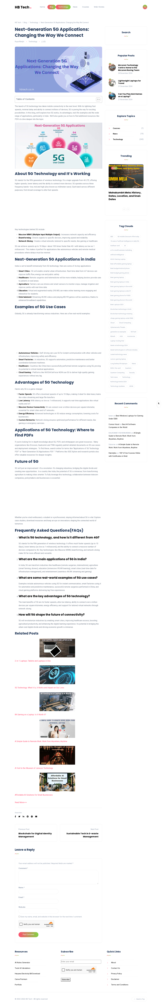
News (75, 7)
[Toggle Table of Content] (97, 99)
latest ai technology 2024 (118, 345)
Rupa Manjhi (19, 41)
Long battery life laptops (118, 363)
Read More (19, 802)
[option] (126, 183)
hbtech (112, 336)
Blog (51, 7)
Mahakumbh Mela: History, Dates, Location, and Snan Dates (125, 196)
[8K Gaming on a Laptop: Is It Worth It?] (57, 701)
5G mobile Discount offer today (128, 236)
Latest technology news (118, 354)
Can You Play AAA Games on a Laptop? (130, 95)
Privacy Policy (116, 974)
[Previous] (124, 209)
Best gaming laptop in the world (121, 286)
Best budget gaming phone (119, 273)
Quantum (128, 368)
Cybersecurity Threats (117, 327)
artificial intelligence (117, 255)
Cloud (112, 323)
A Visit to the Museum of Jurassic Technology (34, 768)
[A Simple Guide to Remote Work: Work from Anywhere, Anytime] (57, 728)
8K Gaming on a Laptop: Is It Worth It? (30, 714)
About (113, 962)
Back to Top (141, 999)
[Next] (128, 209)
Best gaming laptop (117, 277)
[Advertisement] (58, 210)
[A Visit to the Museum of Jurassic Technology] (57, 755)
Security (132, 373)
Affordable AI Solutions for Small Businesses (34, 795)
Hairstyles (112, 453)
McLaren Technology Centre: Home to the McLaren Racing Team (128, 67)
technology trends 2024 (118, 382)
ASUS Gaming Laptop (117, 259)
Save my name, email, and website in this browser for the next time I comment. (51, 917)
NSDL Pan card (115, 368)
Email (21, 897)
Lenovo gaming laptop (118, 359)
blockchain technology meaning (121, 314)
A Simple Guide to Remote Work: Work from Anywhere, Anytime (41, 741)
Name (22, 887)
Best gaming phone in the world (121, 300)
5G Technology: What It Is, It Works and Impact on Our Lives (39, 688)
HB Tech (23, 7)
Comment (23, 868)
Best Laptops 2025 (116, 304)
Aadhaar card (115, 246)
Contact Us (115, 968)
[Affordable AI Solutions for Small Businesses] (57, 782)
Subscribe (65, 980)
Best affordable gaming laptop (121, 264)
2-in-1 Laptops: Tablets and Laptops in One (33, 661)
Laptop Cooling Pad (117, 341)
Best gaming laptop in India (119, 282)
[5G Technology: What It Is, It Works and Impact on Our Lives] (57, 674)
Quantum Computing (117, 373)
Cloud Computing (125, 323)
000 (111, 236)
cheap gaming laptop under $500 (121, 318)
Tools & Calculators (22, 968)
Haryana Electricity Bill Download (27, 974)
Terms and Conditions (119, 985)
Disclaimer (115, 979)
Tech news (114, 377)
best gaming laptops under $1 (120, 291)
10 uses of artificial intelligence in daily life (124, 241)
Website (22, 907)
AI (125, 246)
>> (25, 802)
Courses (85, 7)
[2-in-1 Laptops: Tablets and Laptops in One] (57, 648)
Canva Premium (21, 979)
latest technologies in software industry (123, 350)
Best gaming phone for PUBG (120, 295)
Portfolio (18, 985)
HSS (121, 336)
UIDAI (131, 386)
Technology (63, 7)
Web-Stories (99, 7)
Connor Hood (114, 424)
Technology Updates (117, 386)
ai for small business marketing (121, 250)
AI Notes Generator (22, 962)
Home (42, 7)
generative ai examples (118, 332)
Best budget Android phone (120, 268)
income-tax (131, 336)
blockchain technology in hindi (120, 309)
